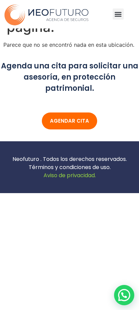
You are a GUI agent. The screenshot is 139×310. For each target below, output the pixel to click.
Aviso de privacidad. (70, 175)
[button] (118, 14)
